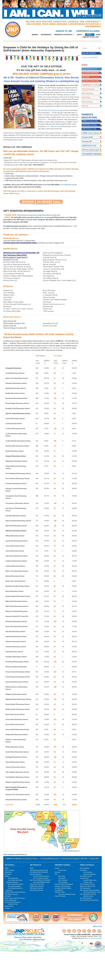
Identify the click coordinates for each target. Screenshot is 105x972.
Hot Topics (8, 896)
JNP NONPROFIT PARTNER (88, 894)
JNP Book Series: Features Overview (15, 892)
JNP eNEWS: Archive (86, 876)
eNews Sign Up (9, 906)
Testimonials (8, 872)
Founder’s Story (87, 882)
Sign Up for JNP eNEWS (90, 57)
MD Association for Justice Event (14, 257)
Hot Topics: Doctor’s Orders (62, 886)
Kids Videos (8, 874)
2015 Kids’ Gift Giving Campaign (51, 110)
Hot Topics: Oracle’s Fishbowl (63, 888)
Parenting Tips (62, 870)
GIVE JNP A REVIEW (86, 898)
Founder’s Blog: (84, 878)
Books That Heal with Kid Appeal (64, 884)
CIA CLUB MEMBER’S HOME (41, 882)
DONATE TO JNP (64, 31)
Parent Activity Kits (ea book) (41, 876)
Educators (57, 872)
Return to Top (97, 926)
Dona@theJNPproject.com (50, 858)
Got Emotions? (59, 890)
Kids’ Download (62, 882)
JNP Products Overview (36, 888)
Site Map (7, 908)
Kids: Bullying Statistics (14, 886)
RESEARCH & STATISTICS (63, 34)
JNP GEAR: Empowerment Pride (39, 870)
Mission (7, 876)
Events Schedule (9, 870)
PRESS (89, 34)
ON (92, 69)
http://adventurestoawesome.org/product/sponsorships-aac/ (38, 215)
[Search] (99, 48)
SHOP (31, 868)
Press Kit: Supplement (89, 874)
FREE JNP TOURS (60, 896)
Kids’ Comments (62, 880)
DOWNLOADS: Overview (37, 886)
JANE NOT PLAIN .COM (90, 37)
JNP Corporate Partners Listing (92, 892)
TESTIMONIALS (46, 34)
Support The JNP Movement (12, 902)
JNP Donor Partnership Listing (66, 894)
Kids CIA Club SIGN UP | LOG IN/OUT (40, 880)
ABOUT (79, 34)
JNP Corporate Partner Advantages (90, 890)
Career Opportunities (10, 900)
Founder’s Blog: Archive (90, 880)
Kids (56, 874)
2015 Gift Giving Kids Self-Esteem (89, 900)
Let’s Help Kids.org (67, 184)
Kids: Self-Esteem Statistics (15, 884)
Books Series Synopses (36, 890)
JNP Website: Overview (11, 894)
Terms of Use (89, 938)
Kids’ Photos (61, 876)
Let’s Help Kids (52, 126)
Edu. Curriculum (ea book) (40, 878)
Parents (57, 868)
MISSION (35, 34)
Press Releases (87, 872)
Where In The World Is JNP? (88, 886)
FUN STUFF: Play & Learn (37, 884)
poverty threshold (53, 348)
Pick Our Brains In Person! (87, 884)
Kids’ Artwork (61, 878)
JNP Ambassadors (13, 878)
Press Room (83, 870)
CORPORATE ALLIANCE (88, 31)
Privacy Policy (97, 938)
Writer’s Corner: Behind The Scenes (15, 898)
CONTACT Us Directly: (13, 858)
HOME (98, 34)
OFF (96, 69)
